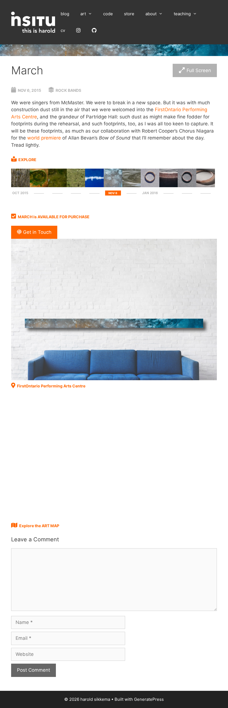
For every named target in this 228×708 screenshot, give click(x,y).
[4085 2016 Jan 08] (187, 185)
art (83, 13)
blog (65, 13)
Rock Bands (68, 90)
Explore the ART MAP (39, 525)
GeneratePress (149, 699)
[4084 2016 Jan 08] (168, 185)
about (151, 13)
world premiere (44, 138)
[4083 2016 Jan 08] (150, 185)
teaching (182, 13)
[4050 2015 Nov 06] (113, 185)
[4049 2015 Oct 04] (76, 185)
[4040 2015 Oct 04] (20, 185)
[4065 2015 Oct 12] (94, 185)
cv (63, 30)
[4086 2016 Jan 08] (205, 185)
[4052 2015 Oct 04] (57, 185)
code (108, 13)
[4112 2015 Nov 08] (131, 185)
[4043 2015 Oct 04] (39, 185)
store (129, 13)
